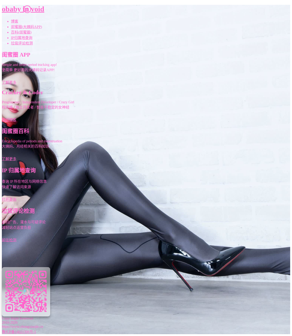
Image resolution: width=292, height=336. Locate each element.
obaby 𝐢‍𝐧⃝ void (23, 9)
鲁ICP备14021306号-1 (19, 332)
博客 (14, 21)
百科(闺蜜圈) (21, 32)
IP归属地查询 (21, 38)
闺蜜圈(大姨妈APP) (26, 27)
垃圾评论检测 (22, 43)
